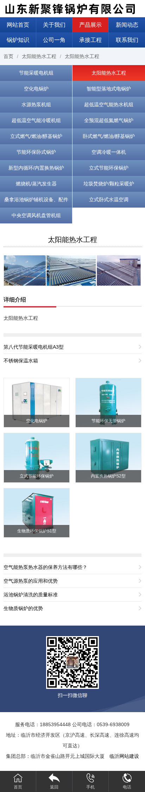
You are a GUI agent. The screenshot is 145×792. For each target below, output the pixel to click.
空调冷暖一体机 (109, 152)
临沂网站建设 (124, 756)
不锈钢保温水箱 (21, 360)
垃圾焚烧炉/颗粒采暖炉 (108, 183)
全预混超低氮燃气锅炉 (108, 120)
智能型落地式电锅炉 (109, 88)
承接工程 (90, 40)
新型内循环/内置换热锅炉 (36, 168)
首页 (8, 56)
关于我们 (54, 25)
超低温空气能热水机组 (108, 104)
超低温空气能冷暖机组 (36, 120)
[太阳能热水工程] (72, 270)
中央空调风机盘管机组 (36, 215)
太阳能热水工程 (39, 56)
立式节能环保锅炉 (108, 168)
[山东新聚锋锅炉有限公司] (72, 8)
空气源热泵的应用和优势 (31, 581)
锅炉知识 (18, 40)
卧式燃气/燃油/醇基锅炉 (109, 136)
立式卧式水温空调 (108, 199)
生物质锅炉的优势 (23, 608)
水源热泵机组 (36, 104)
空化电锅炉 (36, 88)
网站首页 (18, 25)
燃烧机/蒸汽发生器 (36, 183)
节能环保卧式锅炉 (36, 152)
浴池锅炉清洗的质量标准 (31, 594)
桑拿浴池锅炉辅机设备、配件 (36, 199)
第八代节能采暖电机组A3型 (34, 347)
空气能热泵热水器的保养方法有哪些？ (45, 567)
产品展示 (90, 25)
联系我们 (127, 40)
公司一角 (54, 40)
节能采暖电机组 (36, 73)
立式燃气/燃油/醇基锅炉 (36, 136)
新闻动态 (127, 25)
